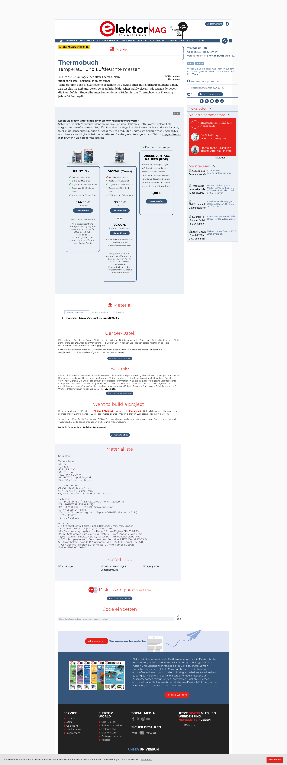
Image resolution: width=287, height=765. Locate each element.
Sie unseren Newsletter (117, 641)
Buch (190, 63)
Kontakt (71, 718)
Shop (200, 40)
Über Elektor (108, 721)
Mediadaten (73, 729)
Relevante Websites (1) (77, 312)
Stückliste (110, 389)
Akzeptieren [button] (275, 759)
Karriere (106, 739)
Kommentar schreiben (120, 598)
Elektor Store (109, 732)
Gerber (200, 63)
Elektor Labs (108, 729)
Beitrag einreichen (112, 736)
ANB (69, 722)
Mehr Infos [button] (146, 759)
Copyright (72, 725)
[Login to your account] (227, 24)
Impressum (73, 733)
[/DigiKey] (160, 566)
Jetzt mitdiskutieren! (212, 94)
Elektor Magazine (111, 725)
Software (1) (119, 312)
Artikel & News (106, 40)
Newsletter (187, 40)
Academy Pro (157, 40)
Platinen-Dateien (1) (100, 312)
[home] (61, 40)
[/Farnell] (75, 566)
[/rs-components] (117, 568)
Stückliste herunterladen (120, 393)
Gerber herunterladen (120, 358)
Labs (171, 40)
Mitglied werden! (214, 24)
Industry (126, 40)
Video (141, 40)
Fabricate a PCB (120, 435)
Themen (70, 40)
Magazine (86, 40)
